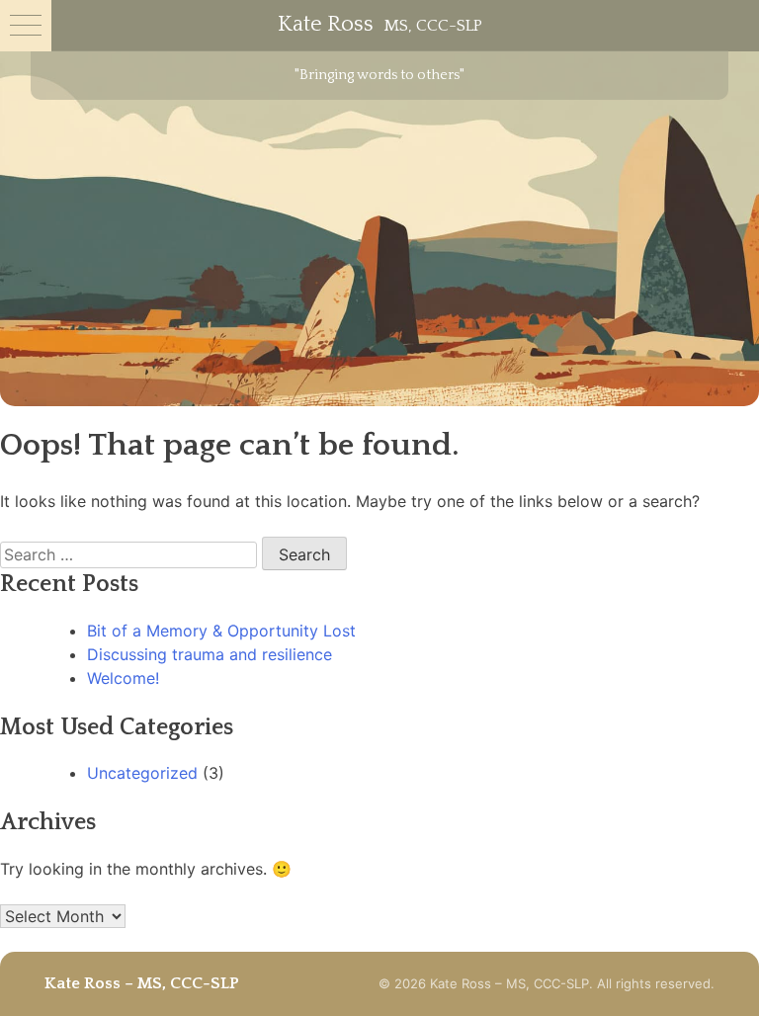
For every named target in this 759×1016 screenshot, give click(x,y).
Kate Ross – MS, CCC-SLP (141, 983)
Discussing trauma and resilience (209, 654)
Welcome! (123, 678)
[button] (25, 25)
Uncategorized (142, 773)
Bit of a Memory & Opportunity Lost (221, 630)
